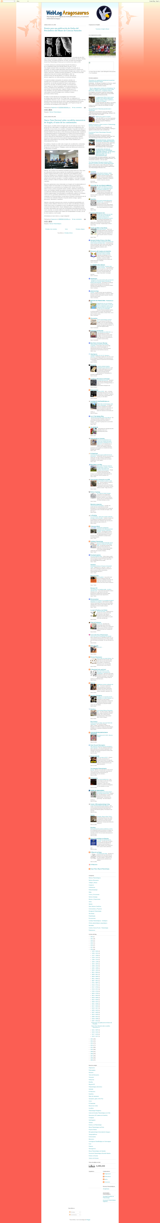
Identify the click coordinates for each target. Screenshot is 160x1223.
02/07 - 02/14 (95, 1020)
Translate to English (100, 29)
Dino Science (93, 721)
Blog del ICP (92, 1084)
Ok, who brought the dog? (96, 556)
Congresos (91, 885)
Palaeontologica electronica (95, 1086)
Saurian (92, 815)
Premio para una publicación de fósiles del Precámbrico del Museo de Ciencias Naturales (63, 29)
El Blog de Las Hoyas (96, 852)
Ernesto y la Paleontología (95, 1124)
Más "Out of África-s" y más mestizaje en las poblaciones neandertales (103, 672)
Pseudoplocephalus (95, 555)
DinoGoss (93, 709)
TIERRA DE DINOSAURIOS (97, 790)
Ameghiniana (106, 1188)
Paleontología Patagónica (95, 1110)
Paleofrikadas (92, 916)
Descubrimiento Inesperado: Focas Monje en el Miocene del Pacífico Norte (105, 544)
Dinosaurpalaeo (94, 599)
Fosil (90, 1144)
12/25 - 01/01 (95, 951)
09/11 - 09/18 (95, 972)
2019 (91, 943)
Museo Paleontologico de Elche (96, 1127)
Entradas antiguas (80, 229)
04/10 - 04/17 (95, 1008)
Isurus (90, 1101)
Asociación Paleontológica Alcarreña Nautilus (100, 1153)
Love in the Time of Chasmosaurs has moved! (100, 636)
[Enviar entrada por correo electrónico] (84, 107)
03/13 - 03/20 (95, 1014)
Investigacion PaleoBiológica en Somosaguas (100, 1141)
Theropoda (93, 365)
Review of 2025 (100, 391)
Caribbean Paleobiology (96, 541)
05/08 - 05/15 (95, 1001)
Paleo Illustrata (94, 645)
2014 (91, 1041)
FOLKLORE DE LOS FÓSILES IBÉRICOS (101, 185)
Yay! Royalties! (100, 577)
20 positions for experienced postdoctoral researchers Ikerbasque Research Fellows (102, 81)
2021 (91, 938)
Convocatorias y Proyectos (95, 908)
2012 (91, 1045)
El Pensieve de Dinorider (96, 330)
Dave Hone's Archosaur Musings (98, 343)
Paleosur (92, 683)
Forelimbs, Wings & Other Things (104, 816)
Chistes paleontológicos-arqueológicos (98, 923)
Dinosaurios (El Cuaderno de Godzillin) (100, 251)
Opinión (90, 904)
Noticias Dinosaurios (94, 880)
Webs (90, 892)
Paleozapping (92, 1070)
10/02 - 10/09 (95, 968)
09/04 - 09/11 (95, 974)
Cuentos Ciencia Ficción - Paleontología (98, 928)
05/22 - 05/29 (95, 999)
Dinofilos (91, 1082)
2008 (91, 1053)
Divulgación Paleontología (95, 911)
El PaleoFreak (94, 453)
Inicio (66, 229)
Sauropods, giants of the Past (96, 1098)
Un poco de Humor (101, 611)
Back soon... (100, 647)
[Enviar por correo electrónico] (45, 110)
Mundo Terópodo (94, 756)
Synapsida (93, 171)
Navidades (91, 925)
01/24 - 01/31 (95, 1032)
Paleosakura (108, 1176)
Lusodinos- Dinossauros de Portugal (100, 378)
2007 (91, 1055)
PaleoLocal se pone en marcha (103, 116)
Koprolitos (93, 199)
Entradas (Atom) (68, 233)
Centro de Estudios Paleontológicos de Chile (99, 1113)
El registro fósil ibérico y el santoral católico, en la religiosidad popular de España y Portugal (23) (105, 188)
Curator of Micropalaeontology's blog (100, 804)
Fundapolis (91, 1117)
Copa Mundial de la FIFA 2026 (104, 332)
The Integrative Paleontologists (98, 768)
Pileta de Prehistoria (95, 622)
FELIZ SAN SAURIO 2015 (103, 779)
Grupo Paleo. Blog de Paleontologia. (100, 869)
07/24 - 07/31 (95, 985)
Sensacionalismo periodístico (97, 505)
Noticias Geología (93, 897)
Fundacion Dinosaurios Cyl (97, 213)
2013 (91, 1043)
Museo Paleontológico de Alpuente (99, 838)
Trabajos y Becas (93, 882)
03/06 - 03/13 (95, 1016)
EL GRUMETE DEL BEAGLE (97, 265)
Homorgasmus (92, 1148)
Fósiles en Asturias (93, 1155)
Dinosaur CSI (93, 588)
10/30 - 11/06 (95, 961)
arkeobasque (93, 278)
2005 (91, 1060)
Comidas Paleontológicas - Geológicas (98, 920)
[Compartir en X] (48, 110)
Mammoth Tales (94, 575)
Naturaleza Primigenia (96, 695)
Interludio (91, 1089)
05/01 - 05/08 (95, 1004)
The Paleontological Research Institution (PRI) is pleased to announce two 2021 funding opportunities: (101, 163)
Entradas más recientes (51, 229)
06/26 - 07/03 (95, 993)
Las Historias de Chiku (102, 853)
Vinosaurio (91, 1077)
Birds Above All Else (101, 229)
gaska (106, 1179)
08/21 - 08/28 (95, 978)
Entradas (72, 1212)
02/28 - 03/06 (95, 1018)
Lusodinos (91, 1108)
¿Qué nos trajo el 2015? (102, 757)
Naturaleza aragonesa (96, 504)
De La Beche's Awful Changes (104, 493)
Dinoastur (91, 1072)
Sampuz (91, 1122)
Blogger (88, 1219)
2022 (91, 936)
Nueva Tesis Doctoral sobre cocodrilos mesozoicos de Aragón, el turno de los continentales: (64, 121)
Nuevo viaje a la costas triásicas (104, 658)
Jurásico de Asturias (94, 1158)
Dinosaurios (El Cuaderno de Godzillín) (98, 1115)
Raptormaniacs (94, 390)
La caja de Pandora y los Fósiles (98, 610)
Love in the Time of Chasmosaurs (99, 634)
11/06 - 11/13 (95, 959)
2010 (91, 1049)
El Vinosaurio (94, 778)
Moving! (92, 769)
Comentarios (73, 1214)
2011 (91, 1047)
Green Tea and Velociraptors (97, 745)
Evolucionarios (92, 1136)
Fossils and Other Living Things (98, 227)
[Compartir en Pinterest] (51, 110)
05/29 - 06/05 (95, 997)
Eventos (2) (99, 623)
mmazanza (107, 1182)
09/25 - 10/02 (95, 970)
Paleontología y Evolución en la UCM (100, 479)
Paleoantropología (93, 889)
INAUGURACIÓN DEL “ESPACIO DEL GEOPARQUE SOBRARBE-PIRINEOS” (105, 140)
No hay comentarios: (77, 107)
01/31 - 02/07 (95, 1030)
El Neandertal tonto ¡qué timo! (98, 669)
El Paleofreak (92, 1103)
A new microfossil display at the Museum (99, 805)
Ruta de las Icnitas (93, 1105)
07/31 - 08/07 (95, 982)
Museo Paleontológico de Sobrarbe (97, 1151)
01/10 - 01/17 (95, 1036)
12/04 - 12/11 (95, 953)
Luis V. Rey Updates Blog (97, 416)
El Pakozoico (93, 864)
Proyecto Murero (93, 1129)
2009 (91, 1051)
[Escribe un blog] (46, 110)
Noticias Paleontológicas (55, 112)
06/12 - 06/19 (95, 995)
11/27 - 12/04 (95, 955)
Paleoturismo (92, 930)
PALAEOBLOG (94, 427)
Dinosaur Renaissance (96, 657)
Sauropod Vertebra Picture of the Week (100, 240)
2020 (91, 941)
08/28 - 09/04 (95, 976)
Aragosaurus (92, 1067)
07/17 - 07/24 (95, 987)
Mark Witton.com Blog (96, 464)
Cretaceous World (95, 526)
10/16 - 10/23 (95, 963)
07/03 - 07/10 (95, 991)
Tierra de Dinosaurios (94, 1075)
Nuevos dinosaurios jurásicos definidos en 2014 (101, 829)
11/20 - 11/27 (95, 957)
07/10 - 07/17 (95, 989)
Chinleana (93, 564)
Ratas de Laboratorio (94, 1096)
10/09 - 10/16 (95, 966)
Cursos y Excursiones (94, 894)
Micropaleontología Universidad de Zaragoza (99, 1132)
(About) (107, 29)
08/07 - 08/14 (95, 980)
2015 (91, 1039)
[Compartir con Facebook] (49, 110)
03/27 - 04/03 (95, 1012)
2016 (91, 949)
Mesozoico (91, 1139)
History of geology (95, 492)
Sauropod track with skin (102, 380)
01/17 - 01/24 (95, 1034)
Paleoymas (91, 1079)
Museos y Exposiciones (94, 899)
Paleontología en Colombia (97, 438)
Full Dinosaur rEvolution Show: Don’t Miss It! (101, 417)
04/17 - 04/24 (95, 1006)
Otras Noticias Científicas (95, 906)
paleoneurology (94, 291)
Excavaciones (92, 918)
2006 (91, 1058)
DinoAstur (93, 827)
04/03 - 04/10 (95, 1010)
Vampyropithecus (93, 1134)
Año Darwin (91, 913)
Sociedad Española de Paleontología (108, 1197)
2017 (91, 947)
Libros (90, 901)
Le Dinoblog (93, 515)
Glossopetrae (93, 318)
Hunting (92, 292)
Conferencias (92, 887)
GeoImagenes (92, 1120)
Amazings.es (93, 354)
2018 (91, 945)
